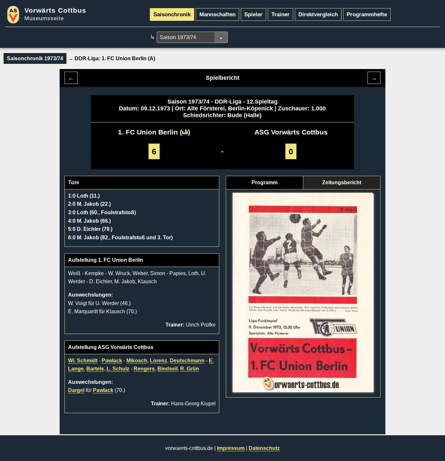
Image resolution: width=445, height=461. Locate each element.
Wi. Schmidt (82, 360)
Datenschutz (264, 448)
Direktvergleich (318, 14)
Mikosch (136, 360)
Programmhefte (367, 14)
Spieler (253, 14)
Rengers (144, 368)
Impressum (231, 448)
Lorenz (158, 360)
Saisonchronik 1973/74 (35, 58)
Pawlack (112, 360)
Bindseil (167, 368)
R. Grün (189, 368)
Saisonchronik (172, 14)
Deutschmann (187, 360)
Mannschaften (217, 14)
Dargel (76, 390)
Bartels (95, 368)
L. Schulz (118, 368)
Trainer (280, 14)
